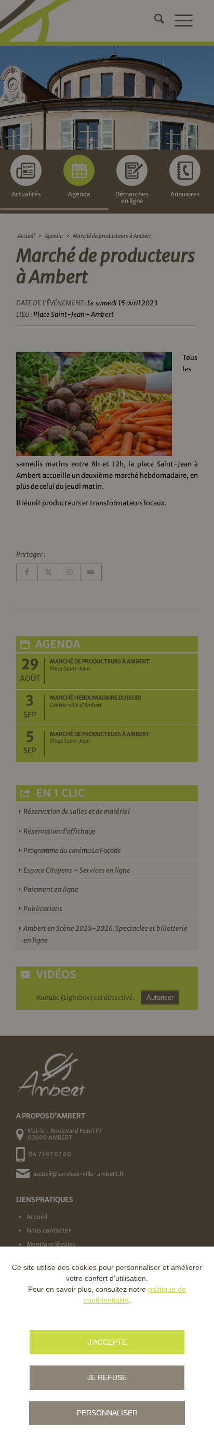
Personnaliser (107, 1413)
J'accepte (107, 1342)
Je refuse (107, 1377)
